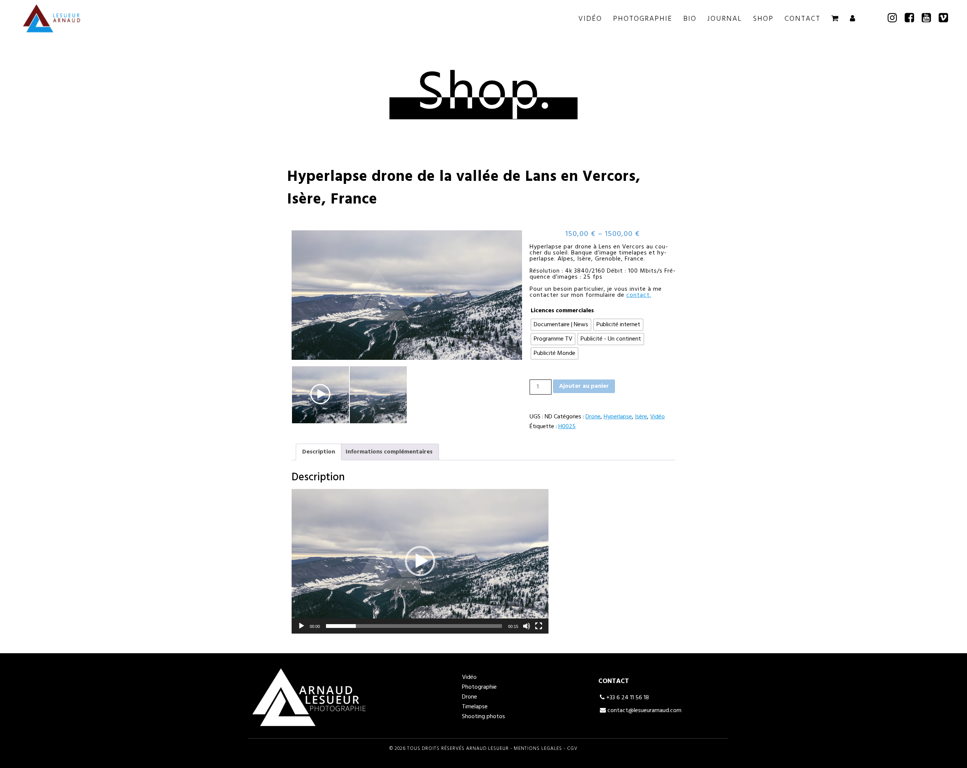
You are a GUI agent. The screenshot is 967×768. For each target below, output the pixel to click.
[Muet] (526, 626)
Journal (724, 19)
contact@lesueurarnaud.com (643, 711)
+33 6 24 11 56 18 (627, 698)
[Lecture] (301, 626)
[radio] (561, 324)
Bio (690, 19)
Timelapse (475, 707)
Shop (763, 19)
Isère (641, 417)
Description (318, 452)
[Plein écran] (538, 626)
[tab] (318, 452)
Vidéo (590, 19)
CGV (572, 749)
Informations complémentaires (389, 452)
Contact (802, 19)
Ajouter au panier (584, 386)
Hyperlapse (618, 417)
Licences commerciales (562, 311)
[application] (420, 561)
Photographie (642, 19)
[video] (320, 395)
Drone (593, 417)
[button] (420, 561)
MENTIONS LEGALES (538, 749)
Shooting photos (483, 717)
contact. (638, 295)
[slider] (414, 626)
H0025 (567, 427)
